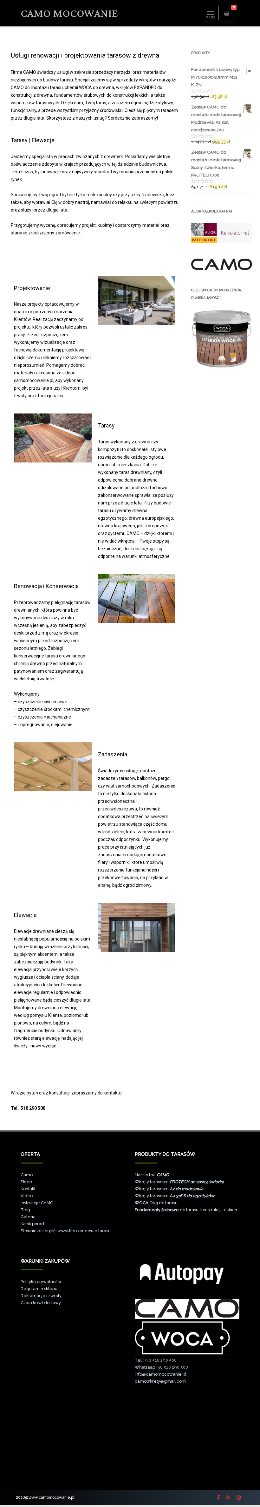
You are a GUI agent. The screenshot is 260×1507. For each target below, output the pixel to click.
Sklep (26, 1181)
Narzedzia (152, 1174)
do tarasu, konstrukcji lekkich (186, 1209)
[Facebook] (218, 1497)
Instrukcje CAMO (37, 1202)
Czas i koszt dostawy (41, 1302)
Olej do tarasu (156, 1202)
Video (27, 1195)
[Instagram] (238, 1497)
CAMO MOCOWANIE (69, 13)
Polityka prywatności (41, 1281)
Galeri (27, 1216)
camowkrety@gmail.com (160, 1381)
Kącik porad (32, 1223)
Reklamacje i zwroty (41, 1295)
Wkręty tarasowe (179, 1181)
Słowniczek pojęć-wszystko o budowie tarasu (66, 1230)
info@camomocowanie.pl (160, 1374)
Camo (27, 1174)
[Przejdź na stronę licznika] (187, 1477)
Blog (25, 1209)
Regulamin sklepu (39, 1288)
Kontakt (28, 1188)
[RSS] (228, 1497)
